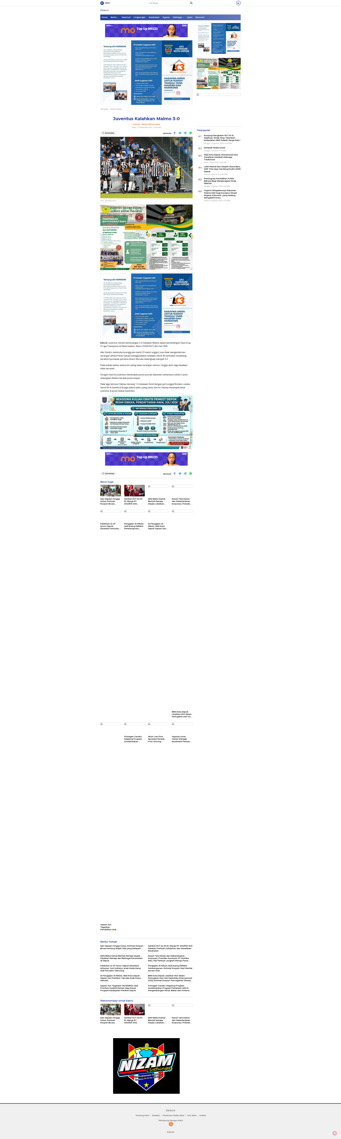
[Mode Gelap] (238, 3)
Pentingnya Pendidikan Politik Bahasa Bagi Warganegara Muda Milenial (220, 181)
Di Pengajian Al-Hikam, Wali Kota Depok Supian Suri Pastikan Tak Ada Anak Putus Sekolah (158, 526)
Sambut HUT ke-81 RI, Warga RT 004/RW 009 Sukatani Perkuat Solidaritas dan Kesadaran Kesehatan (133, 501)
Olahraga (177, 17)
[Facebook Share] (175, 133)
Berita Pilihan (148, 124)
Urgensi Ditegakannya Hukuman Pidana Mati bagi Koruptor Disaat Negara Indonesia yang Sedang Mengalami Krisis (220, 194)
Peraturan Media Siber (173, 1115)
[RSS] (171, 1124)
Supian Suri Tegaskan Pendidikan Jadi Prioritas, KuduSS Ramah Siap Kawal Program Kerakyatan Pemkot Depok (110, 927)
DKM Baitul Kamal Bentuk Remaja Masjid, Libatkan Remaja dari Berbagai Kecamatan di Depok (156, 501)
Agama (166, 17)
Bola (158, 124)
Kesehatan (154, 17)
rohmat (136, 124)
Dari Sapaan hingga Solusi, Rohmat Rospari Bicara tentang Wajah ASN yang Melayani (110, 501)
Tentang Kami (142, 1115)
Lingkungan (140, 17)
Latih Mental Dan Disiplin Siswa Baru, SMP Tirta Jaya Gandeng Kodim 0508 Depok (222, 169)
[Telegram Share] (185, 133)
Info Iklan (192, 1115)
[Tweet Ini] (180, 133)
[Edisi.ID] (104, 10)
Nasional (126, 17)
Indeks (202, 1115)
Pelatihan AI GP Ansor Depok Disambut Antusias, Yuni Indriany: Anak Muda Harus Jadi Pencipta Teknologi (110, 526)
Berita (114, 17)
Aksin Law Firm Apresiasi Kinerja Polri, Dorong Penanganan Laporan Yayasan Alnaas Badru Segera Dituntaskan (158, 739)
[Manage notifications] (335, 1133)
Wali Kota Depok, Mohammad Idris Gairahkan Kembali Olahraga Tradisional (221, 157)
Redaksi (156, 1115)
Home (104, 17)
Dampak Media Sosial (214, 148)
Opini (189, 17)
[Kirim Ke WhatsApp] (191, 133)
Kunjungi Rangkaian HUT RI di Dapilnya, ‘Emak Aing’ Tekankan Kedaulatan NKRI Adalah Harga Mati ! (222, 137)
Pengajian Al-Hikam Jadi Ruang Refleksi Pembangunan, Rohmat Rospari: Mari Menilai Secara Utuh (134, 526)
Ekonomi (200, 17)
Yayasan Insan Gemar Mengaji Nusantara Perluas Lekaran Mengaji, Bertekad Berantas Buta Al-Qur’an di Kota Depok (181, 739)
